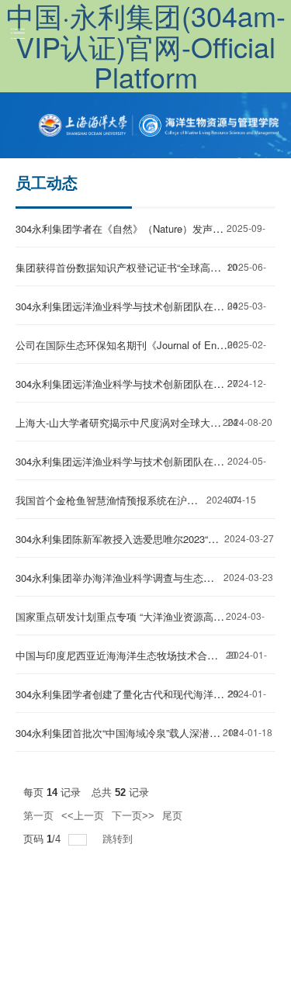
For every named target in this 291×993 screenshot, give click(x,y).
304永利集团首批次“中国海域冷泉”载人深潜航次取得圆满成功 (153, 732)
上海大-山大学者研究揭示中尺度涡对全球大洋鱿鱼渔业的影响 (153, 422)
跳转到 (119, 839)
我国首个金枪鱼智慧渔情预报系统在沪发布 (111, 500)
